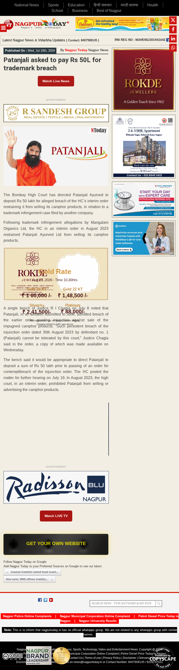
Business (80, 11)
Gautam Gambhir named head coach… (32, 572)
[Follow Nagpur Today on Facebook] (40, 600)
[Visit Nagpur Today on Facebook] (168, 40)
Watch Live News (55, 81)
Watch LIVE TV (56, 516)
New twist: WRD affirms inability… (29, 579)
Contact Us (76, 657)
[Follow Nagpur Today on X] (45, 600)
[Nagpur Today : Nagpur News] (36, 25)
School (57, 11)
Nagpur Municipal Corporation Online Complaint (95, 616)
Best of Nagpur (109, 11)
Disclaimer (130, 657)
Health (152, 5)
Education (76, 5)
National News (26, 5)
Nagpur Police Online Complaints (27, 616)
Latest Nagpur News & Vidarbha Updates (34, 40)
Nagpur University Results (98, 621)
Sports (53, 5)
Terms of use (93, 657)
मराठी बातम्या (129, 5)
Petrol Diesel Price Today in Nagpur (143, 653)
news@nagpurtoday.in (88, 662)
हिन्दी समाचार (103, 5)
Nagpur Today (76, 50)
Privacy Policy (112, 657)
